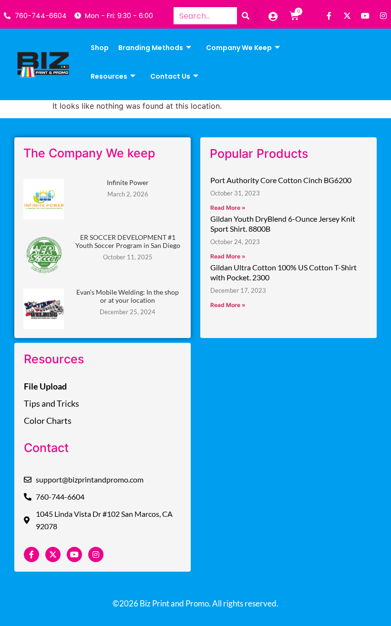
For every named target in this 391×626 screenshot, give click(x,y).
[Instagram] (383, 15)
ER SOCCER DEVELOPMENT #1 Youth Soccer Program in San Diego (127, 241)
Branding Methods (150, 47)
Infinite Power (128, 182)
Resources (109, 76)
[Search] (245, 15)
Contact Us (170, 76)
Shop (100, 47)
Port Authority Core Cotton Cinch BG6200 (280, 180)
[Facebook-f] (329, 15)
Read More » (228, 207)
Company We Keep (239, 47)
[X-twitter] (347, 15)
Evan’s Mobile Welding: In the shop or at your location (127, 296)
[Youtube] (365, 15)
